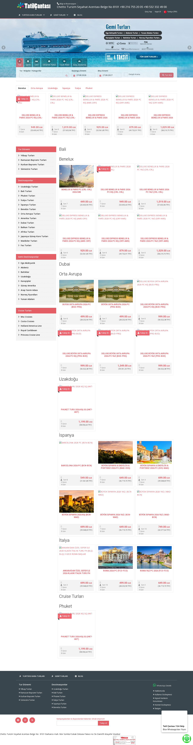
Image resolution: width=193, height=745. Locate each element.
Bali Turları (57, 692)
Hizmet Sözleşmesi (163, 705)
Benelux (22, 88)
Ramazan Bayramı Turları (31, 692)
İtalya (78, 88)
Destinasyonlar (59, 684)
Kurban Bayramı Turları (30, 696)
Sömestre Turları (27, 700)
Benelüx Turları (59, 707)
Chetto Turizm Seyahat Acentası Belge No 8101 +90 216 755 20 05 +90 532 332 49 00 (112, 7)
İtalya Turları (58, 700)
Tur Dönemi (25, 684)
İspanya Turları (59, 703)
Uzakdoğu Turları (60, 689)
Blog (79, 15)
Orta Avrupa (37, 88)
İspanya (66, 88)
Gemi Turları (59, 15)
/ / (30, 71)
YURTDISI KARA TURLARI (32, 15)
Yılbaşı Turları (26, 689)
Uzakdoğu (53, 88)
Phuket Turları (59, 696)
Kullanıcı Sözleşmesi (163, 694)
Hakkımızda (160, 691)
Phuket (89, 88)
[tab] (19, 62)
